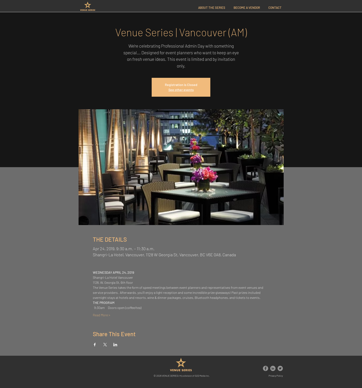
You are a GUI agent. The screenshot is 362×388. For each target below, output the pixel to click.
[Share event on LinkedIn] (115, 344)
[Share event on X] (105, 344)
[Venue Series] (265, 368)
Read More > (101, 315)
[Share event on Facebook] (95, 344)
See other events (181, 90)
